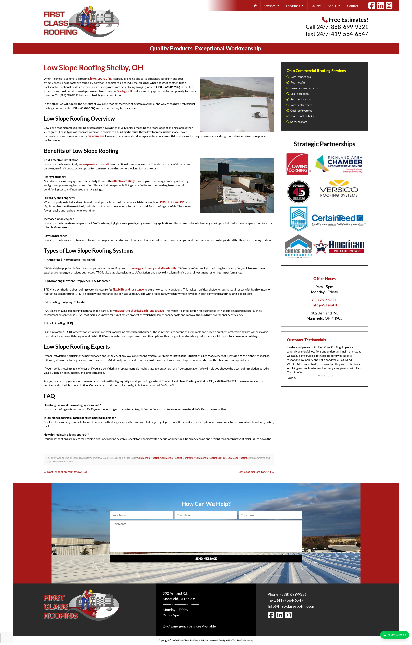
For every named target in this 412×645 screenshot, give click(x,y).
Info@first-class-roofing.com (291, 606)
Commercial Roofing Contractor (177, 457)
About (332, 6)
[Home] (255, 5)
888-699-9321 (349, 26)
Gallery (316, 6)
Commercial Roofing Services (211, 457)
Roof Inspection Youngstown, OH (66, 471)
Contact (352, 6)
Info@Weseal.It (324, 305)
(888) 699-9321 (293, 594)
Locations (293, 6)
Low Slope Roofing (237, 457)
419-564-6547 (349, 33)
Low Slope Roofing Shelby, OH (93, 67)
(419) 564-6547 (290, 600)
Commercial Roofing (148, 457)
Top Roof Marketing (242, 640)
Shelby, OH (124, 91)
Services (269, 6)
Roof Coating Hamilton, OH (255, 471)
